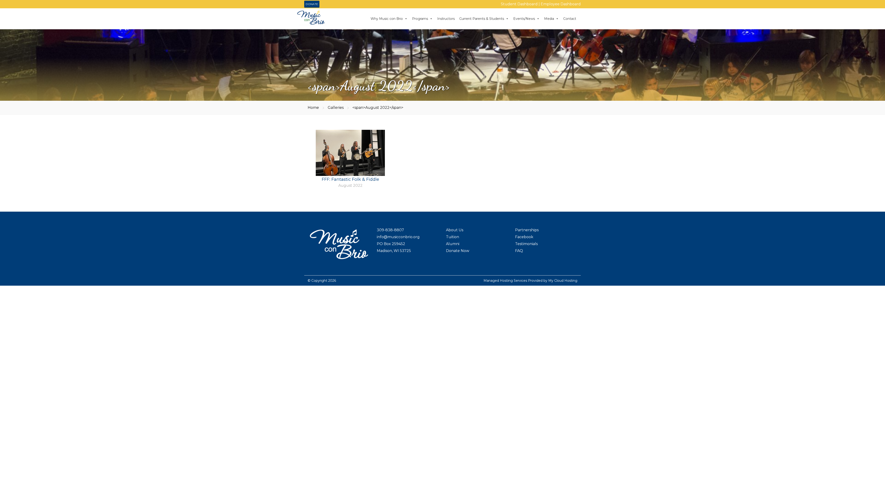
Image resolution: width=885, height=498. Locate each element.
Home (313, 107)
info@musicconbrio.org (398, 237)
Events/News (524, 19)
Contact (569, 19)
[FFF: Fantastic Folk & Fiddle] (350, 155)
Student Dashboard (519, 4)
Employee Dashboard (561, 4)
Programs (420, 19)
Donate (312, 4)
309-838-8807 (390, 230)
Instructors (446, 19)
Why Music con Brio (387, 19)
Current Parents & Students (481, 19)
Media (549, 19)
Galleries (336, 107)
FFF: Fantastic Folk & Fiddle (350, 179)
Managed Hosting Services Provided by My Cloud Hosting (530, 281)
